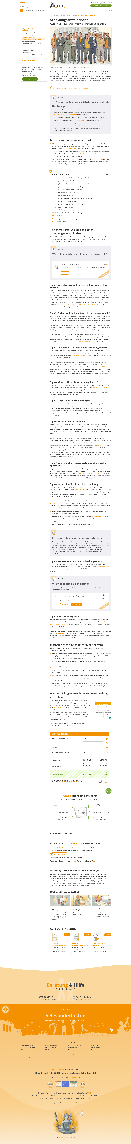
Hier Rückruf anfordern (100, 950)
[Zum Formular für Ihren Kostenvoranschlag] (75, 940)
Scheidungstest (49, 1050)
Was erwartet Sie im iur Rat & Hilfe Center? (71, 861)
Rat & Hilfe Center (72, 1057)
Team (92, 1050)
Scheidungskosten (81, 489)
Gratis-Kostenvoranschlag (68, 782)
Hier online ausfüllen (59, 950)
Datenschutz (63, 1103)
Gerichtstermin (57, 707)
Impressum (72, 1103)
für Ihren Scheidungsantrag (79, 355)
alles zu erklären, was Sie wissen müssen (89, 473)
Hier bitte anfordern (79, 950)
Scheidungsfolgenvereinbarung (67, 543)
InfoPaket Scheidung (50, 1047)
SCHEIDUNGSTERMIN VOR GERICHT (31, 75)
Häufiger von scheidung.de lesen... (54, 1057)
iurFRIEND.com (95, 1057)
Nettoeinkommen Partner (59, 743)
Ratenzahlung (62, 633)
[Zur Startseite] (57, 4)
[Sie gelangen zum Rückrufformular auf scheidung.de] (96, 940)
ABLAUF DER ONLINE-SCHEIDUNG (30, 73)
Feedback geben (72, 1054)
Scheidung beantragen (28, 1045)
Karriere (93, 1052)
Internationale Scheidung (28, 1052)
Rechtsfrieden (94, 1054)
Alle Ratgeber (48, 1052)
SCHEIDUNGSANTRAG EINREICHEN (30, 63)
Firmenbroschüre (95, 1047)
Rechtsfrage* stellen (73, 1052)
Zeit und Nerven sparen (79, 726)
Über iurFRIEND (95, 1045)
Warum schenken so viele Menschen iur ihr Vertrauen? (67, 1077)
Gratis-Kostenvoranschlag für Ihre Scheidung (65, 114)
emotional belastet (102, 445)
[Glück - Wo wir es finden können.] (76, 1102)
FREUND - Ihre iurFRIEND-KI (75, 1045)
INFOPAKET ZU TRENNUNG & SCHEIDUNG (32, 69)
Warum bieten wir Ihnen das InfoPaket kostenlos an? (78, 823)
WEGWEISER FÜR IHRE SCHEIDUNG (30, 65)
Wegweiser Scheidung (51, 1045)
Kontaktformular (72, 1047)
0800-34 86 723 (106, 367)
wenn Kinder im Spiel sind (57, 503)
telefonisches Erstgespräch (80, 120)
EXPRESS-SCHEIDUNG (27, 71)
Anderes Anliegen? (27, 1057)
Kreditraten (56, 747)
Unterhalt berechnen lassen (29, 1054)
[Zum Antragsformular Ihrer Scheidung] (55, 940)
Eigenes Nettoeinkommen (60, 738)
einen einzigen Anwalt (97, 516)
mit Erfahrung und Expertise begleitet (83, 341)
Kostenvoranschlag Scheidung (72, 596)
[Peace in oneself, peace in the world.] (5, 1009)
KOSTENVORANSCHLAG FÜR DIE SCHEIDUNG (33, 67)
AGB (57, 1103)
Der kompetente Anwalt (69, 264)
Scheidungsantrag (29, 79)
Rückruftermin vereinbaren (99, 387)
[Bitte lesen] (26, 7)
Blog (46, 1054)
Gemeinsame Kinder (60, 752)
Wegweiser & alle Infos (101, 7)
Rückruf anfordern (73, 1050)
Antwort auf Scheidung (28, 1050)
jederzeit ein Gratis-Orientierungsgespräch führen (81, 304)
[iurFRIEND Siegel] (50, 1084)
